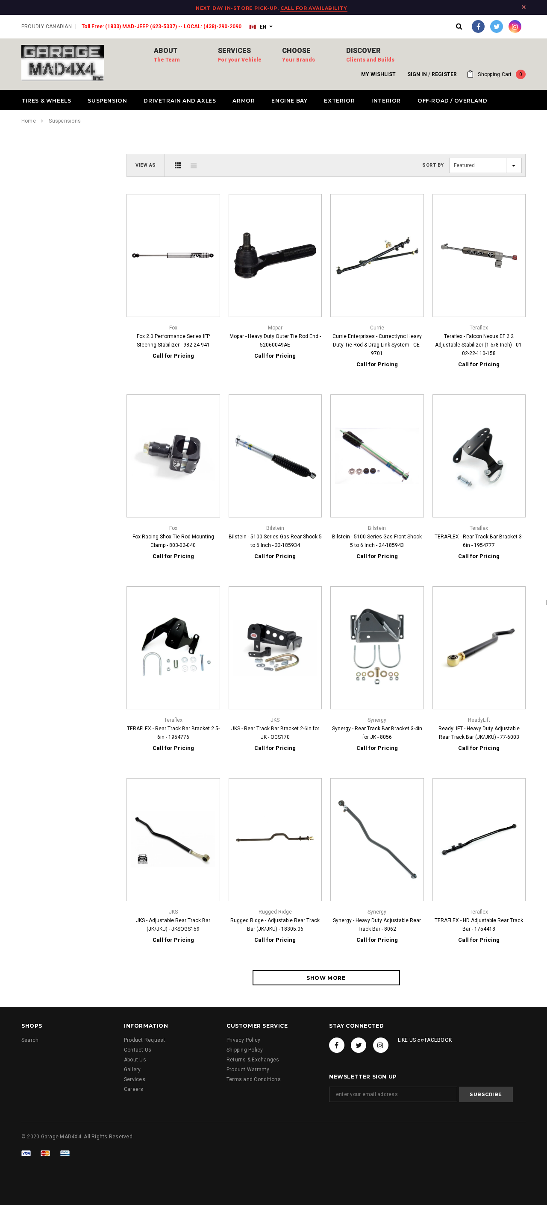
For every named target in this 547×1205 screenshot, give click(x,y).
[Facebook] (478, 26)
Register (444, 74)
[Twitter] (496, 26)
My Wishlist (378, 74)
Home (28, 121)
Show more (325, 978)
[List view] (194, 165)
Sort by (433, 165)
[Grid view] (178, 165)
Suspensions (65, 121)
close (524, 7)
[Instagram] (515, 26)
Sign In (417, 74)
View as (145, 165)
